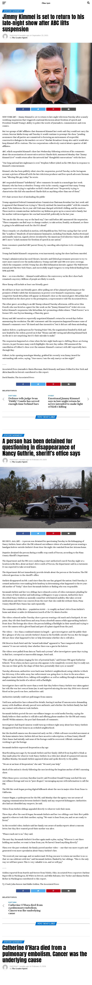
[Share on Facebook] (23, 109)
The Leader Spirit (19, 38)
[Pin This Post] (53, 109)
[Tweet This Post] (38, 109)
